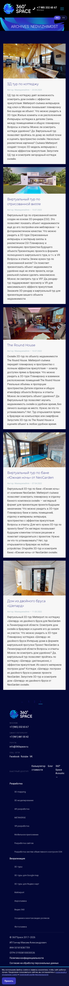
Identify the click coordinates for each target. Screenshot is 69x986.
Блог (50, 766)
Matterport (19, 892)
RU (57, 18)
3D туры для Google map (26, 875)
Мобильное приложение (26, 834)
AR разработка (21, 809)
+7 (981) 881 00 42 (19, 737)
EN (63, 18)
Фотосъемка (20, 927)
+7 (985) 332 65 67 (19, 727)
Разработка (16, 783)
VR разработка (21, 826)
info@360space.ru (19, 746)
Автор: (18, 90)
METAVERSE (20, 817)
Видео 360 (19, 909)
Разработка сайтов (24, 843)
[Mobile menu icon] (62, 9)
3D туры (18, 867)
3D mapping (20, 792)
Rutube (24, 756)
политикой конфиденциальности (33, 974)
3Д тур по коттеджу (23, 84)
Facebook (14, 756)
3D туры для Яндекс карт (26, 884)
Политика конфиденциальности (27, 958)
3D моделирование (23, 800)
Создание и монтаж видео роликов (31, 918)
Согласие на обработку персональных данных (34, 963)
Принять (8, 981)
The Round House (21, 345)
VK (31, 756)
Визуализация (17, 858)
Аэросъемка (20, 901)
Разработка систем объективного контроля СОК (38, 852)
